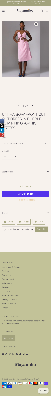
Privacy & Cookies (9, 299)
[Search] (42, 10)
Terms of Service (9, 303)
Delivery (5, 271)
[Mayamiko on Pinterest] (17, 354)
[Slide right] (32, 106)
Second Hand (8, 279)
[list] (25, 61)
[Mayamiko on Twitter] (24, 354)
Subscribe (8, 338)
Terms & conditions (10, 295)
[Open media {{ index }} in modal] (21, 49)
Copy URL (41, 229)
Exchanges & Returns (11, 267)
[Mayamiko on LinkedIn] (13, 354)
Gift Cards (6, 291)
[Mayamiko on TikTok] (20, 354)
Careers (5, 307)
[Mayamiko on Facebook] (6, 354)
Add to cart (25, 186)
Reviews (5, 287)
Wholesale (7, 283)
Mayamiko (11, 379)
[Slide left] (18, 106)
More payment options (25, 200)
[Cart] (47, 10)
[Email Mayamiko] (3, 354)
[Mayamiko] (25, 11)
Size (4, 138)
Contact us (6, 275)
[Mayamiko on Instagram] (10, 354)
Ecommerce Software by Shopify (28, 379)
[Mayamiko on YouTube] (27, 354)
